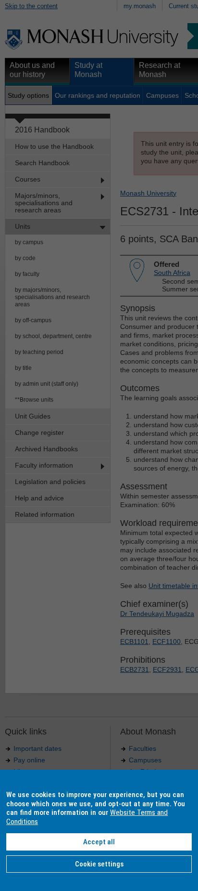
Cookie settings (99, 864)
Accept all (99, 842)
